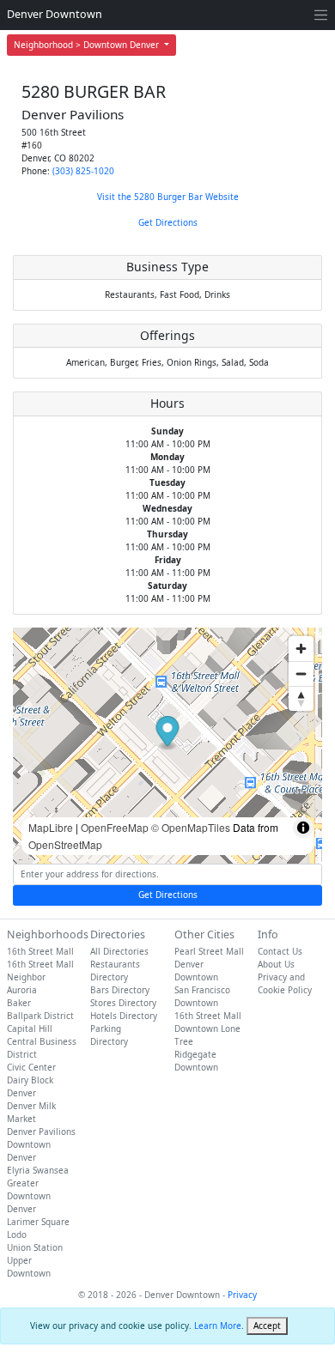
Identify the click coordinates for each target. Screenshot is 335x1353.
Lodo (17, 1235)
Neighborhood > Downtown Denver (87, 45)
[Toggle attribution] (303, 827)
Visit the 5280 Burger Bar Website (168, 197)
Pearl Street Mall (209, 951)
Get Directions (168, 222)
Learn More (217, 1326)
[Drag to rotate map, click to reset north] (301, 698)
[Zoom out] (301, 673)
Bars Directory (119, 990)
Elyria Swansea (38, 1170)
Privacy (242, 1295)
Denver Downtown (54, 14)
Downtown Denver (29, 1150)
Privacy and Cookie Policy (285, 983)
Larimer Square (38, 1222)
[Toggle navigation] (321, 15)
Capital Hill (29, 1028)
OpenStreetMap (65, 844)
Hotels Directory (123, 1016)
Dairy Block (30, 1080)
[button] (168, 733)
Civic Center (31, 1067)
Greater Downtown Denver (29, 1196)
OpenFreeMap (115, 827)
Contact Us (280, 951)
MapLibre (50, 827)
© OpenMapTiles (190, 827)
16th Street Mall (40, 951)
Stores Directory (123, 1003)
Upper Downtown (29, 1266)
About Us (276, 964)
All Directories (119, 951)
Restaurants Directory (115, 970)
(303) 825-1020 (83, 171)
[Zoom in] (301, 648)
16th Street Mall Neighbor (40, 970)
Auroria (22, 990)
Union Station (35, 1247)
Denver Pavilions (41, 1131)
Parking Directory (109, 1034)
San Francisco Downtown (202, 996)
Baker (19, 1003)
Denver (21, 1093)
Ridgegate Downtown (196, 1060)
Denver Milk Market (31, 1112)
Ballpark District (40, 1016)
